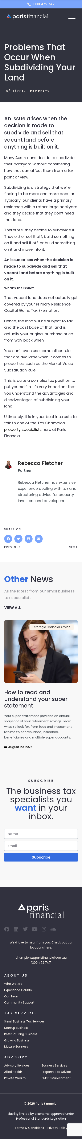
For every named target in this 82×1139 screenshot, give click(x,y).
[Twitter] (25, 929)
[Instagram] (43, 929)
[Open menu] (72, 17)
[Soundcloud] (53, 929)
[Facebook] (6, 929)
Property (40, 91)
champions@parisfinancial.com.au (41, 957)
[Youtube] (34, 929)
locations (37, 947)
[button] (8, 539)
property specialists (23, 429)
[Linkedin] (16, 929)
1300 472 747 (41, 963)
